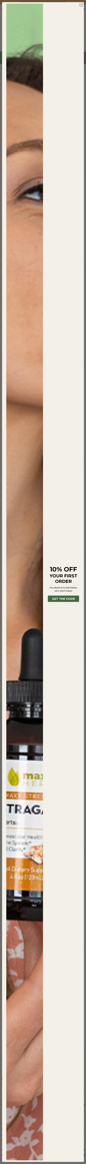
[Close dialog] (81, 5)
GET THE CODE (63, 599)
